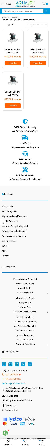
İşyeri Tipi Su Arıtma (25, 284)
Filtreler (14, 25)
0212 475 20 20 (13, 374)
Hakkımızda (7, 206)
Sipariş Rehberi (9, 241)
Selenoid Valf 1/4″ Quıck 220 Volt (13, 93)
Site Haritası (12, 396)
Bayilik (5, 246)
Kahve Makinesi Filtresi (25, 298)
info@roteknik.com (15, 383)
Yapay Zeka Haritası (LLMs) (19, 400)
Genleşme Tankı (25, 302)
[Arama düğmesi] (45, 11)
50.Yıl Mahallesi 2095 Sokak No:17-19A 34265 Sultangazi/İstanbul (24, 389)
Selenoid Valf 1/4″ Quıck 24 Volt (13, 51)
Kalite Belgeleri (9, 211)
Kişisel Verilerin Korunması (14, 216)
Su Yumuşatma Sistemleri (25, 321)
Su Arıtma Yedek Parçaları (25, 312)
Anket (5, 251)
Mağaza (15, 17)
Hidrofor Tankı (25, 307)
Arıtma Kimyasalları (25, 335)
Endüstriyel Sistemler (25, 331)
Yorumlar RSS (12, 410)
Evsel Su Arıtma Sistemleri (25, 279)
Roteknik (8, 194)
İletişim (5, 255)
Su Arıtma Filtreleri (25, 293)
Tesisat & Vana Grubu (25, 344)
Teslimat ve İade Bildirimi (14, 231)
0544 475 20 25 (13, 379)
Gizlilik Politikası (10, 221)
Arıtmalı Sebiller (25, 288)
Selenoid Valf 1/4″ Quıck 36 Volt (38, 51)
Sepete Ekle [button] (13, 63)
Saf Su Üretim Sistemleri (25, 326)
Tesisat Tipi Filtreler (25, 317)
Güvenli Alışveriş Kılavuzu (14, 236)
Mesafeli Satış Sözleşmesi (15, 226)
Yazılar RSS (11, 405)
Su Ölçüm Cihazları (25, 340)
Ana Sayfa (6, 17)
